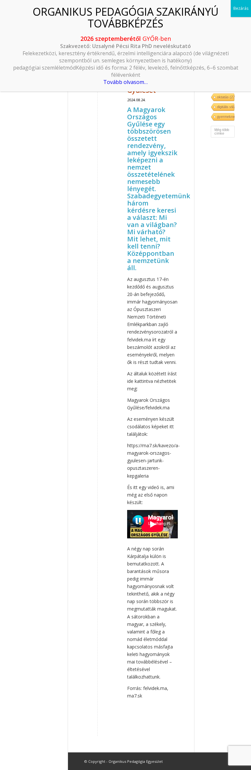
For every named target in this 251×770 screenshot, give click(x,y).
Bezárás (240, 8)
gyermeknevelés (225, 117)
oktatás (225, 97)
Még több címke (221, 131)
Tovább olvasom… (125, 82)
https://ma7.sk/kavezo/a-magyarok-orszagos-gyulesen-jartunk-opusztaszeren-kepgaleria (153, 460)
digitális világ (225, 107)
